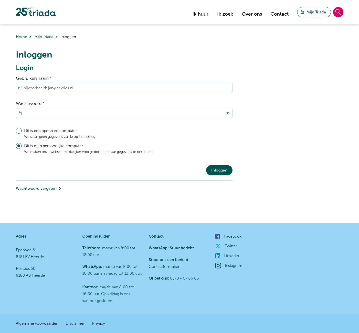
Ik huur (200, 14)
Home (21, 37)
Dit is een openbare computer (60, 134)
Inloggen (219, 170)
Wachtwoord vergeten (36, 188)
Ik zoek (225, 14)
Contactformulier (164, 266)
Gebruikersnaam (43, 78)
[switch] (227, 113)
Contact (280, 14)
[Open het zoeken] (338, 12)
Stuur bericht (181, 248)
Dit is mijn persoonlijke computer (89, 149)
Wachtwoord (39, 103)
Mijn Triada (43, 37)
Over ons (252, 14)
